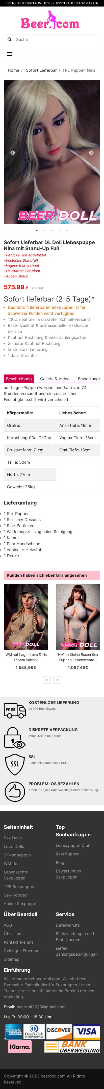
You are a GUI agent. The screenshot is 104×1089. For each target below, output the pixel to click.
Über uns (12, 933)
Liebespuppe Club (73, 845)
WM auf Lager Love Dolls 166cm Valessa (26, 657)
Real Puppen (68, 853)
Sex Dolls (13, 837)
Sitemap (11, 959)
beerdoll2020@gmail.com (41, 1006)
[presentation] (47, 680)
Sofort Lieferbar (41, 70)
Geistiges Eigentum (22, 950)
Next (91, 152)
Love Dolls (14, 846)
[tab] (36, 230)
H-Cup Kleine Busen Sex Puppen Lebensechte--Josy (78, 657)
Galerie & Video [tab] (55, 378)
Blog (60, 862)
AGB (8, 925)
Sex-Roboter (16, 895)
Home (13, 70)
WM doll (11, 863)
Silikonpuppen (17, 854)
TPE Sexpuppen (19, 886)
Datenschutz (68, 925)
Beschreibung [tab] (19, 378)
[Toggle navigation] (9, 54)
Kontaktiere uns (18, 942)
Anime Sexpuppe (20, 903)
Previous (12, 152)
